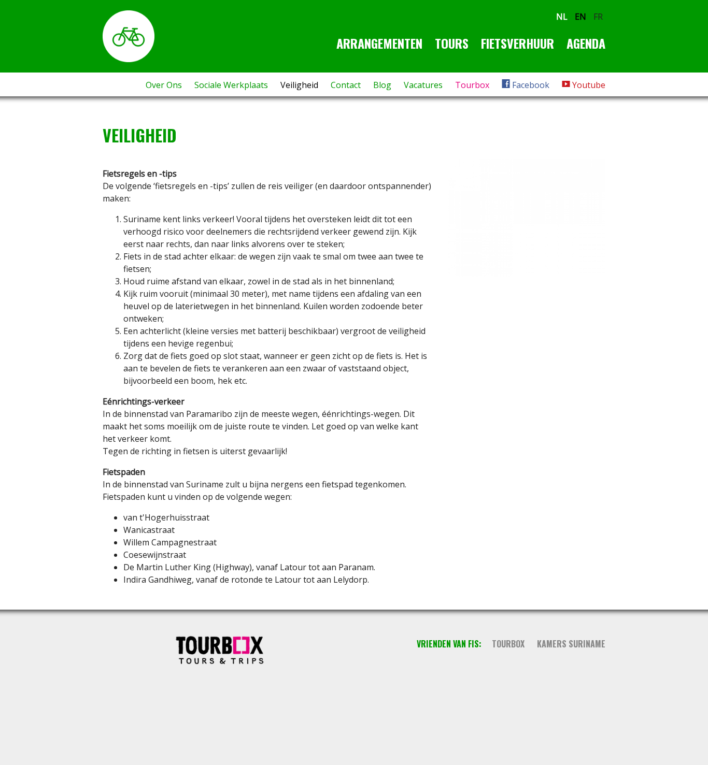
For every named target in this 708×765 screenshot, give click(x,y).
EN (580, 16)
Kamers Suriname (571, 644)
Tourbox (472, 85)
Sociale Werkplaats (231, 85)
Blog (382, 85)
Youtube (587, 85)
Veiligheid (299, 85)
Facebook (529, 85)
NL (562, 16)
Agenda (586, 43)
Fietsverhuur (517, 43)
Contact (346, 85)
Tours (452, 43)
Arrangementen (379, 43)
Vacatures (423, 85)
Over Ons (164, 85)
